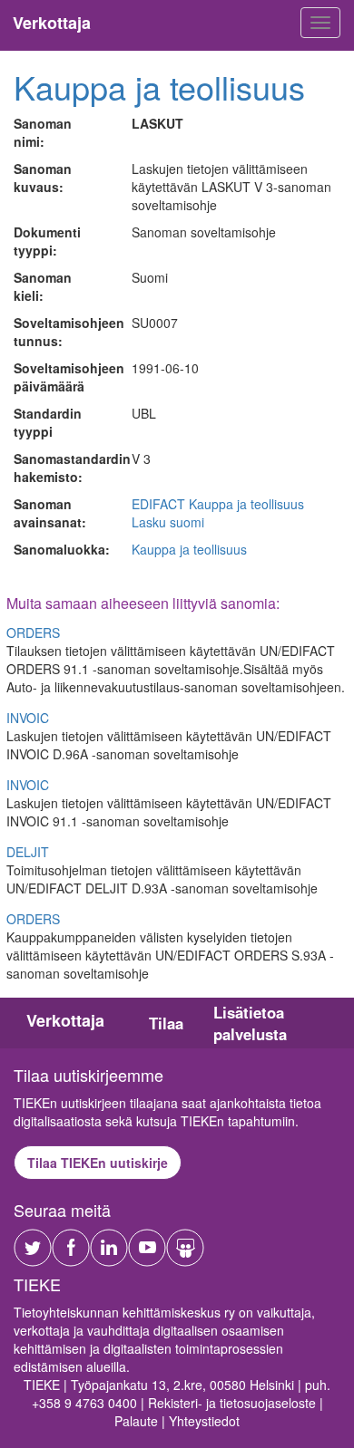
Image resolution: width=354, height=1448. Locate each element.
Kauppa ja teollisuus (159, 86)
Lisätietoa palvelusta (250, 1023)
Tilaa (166, 1023)
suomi (187, 522)
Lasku (149, 522)
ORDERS (33, 632)
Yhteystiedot (204, 1421)
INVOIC (27, 718)
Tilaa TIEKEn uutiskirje (97, 1163)
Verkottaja (65, 1020)
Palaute (136, 1421)
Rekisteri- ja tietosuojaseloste (232, 1403)
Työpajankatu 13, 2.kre (136, 1385)
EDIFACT (158, 504)
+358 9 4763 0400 (84, 1403)
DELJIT (27, 852)
